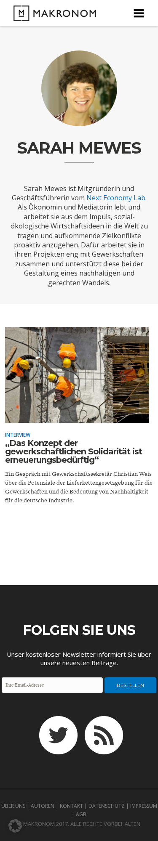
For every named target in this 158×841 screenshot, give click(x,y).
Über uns (13, 805)
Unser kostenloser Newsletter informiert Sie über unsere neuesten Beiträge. (79, 658)
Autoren (42, 805)
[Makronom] (52, 16)
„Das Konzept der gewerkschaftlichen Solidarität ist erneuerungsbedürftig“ (73, 451)
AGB (81, 814)
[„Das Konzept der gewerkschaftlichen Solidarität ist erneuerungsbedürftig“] (77, 417)
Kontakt (71, 805)
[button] (15, 826)
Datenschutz (106, 805)
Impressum (143, 805)
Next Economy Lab (115, 197)
